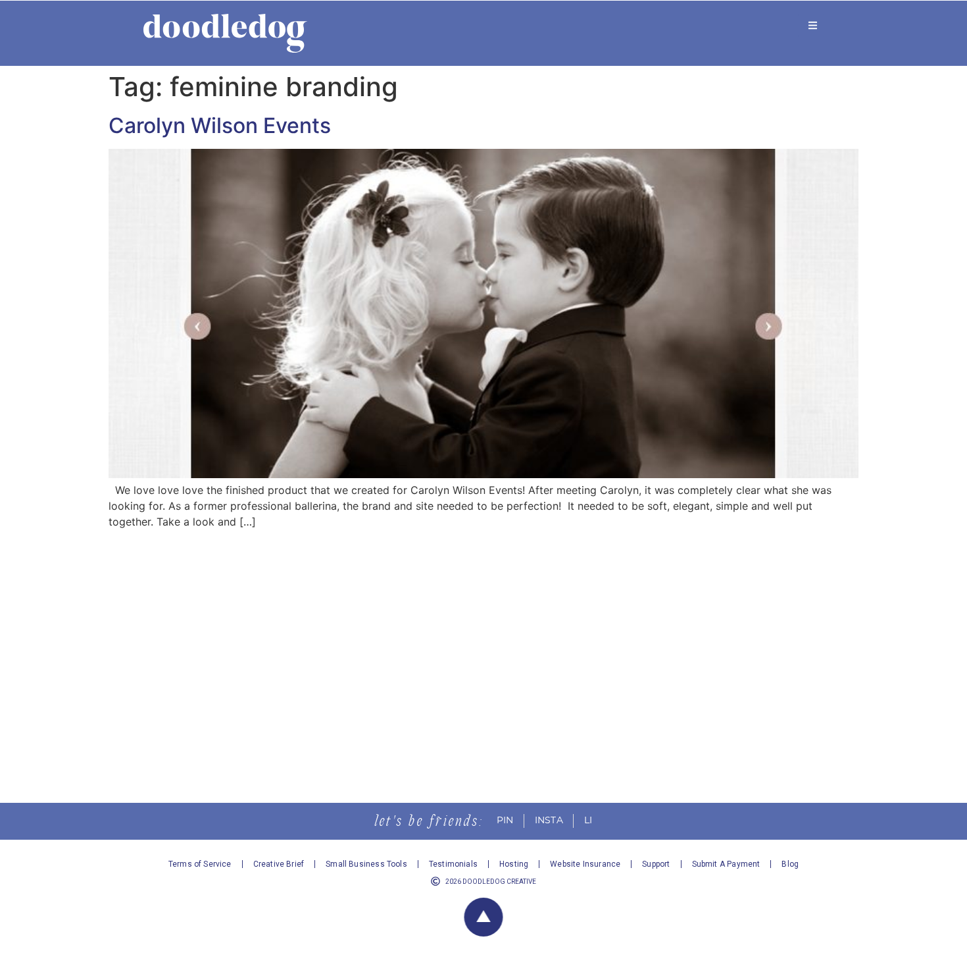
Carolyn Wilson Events (220, 125)
